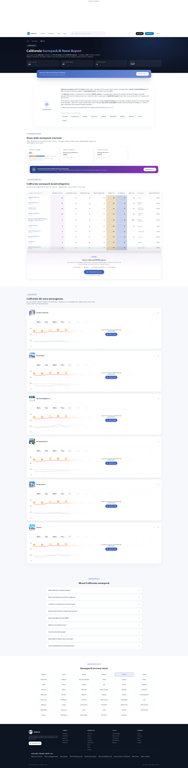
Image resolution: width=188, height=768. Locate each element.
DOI (158, 764)
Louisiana (43, 689)
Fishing (89, 738)
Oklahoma (43, 704)
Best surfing (145, 756)
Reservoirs (65, 738)
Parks (88, 744)
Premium (139, 735)
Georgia (124, 679)
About (138, 733)
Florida (104, 679)
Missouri (64, 694)
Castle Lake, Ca (32, 208)
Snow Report (35, 41)
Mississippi (44, 694)
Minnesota (144, 689)
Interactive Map (116, 733)
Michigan (124, 689)
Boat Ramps (90, 742)
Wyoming (124, 715)
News (65, 33)
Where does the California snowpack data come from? (63, 611)
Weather (114, 742)
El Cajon (64, 120)
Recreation (51, 33)
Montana (84, 694)
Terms (138, 738)
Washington (64, 715)
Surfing (89, 749)
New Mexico (64, 699)
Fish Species (115, 738)
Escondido (103, 116)
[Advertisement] (94, 16)
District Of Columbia (84, 679)
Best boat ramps (90, 756)
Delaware (63, 679)
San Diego (64, 116)
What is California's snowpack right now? (59, 590)
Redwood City (113, 116)
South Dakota (43, 709)
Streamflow (65, 735)
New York (84, 699)
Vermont (124, 709)
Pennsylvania (84, 704)
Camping (89, 740)
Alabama (43, 674)
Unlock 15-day (112, 334)
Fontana (140, 116)
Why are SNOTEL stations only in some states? (60, 639)
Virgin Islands (144, 709)
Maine (63, 689)
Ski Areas (89, 733)
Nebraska (104, 694)
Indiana (84, 684)
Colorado (144, 674)
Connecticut (44, 679)
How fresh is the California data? (57, 632)
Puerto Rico (104, 704)
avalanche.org (109, 107)
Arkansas (104, 674)
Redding (122, 116)
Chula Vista (94, 116)
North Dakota (124, 699)
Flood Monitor (115, 740)
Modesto (85, 116)
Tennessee (64, 709)
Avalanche (64, 742)
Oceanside (131, 116)
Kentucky (144, 684)
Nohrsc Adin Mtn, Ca (33, 236)
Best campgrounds (51, 756)
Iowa (104, 684)
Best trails (135, 756)
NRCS (152, 764)
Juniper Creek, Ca (33, 225)
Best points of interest (122, 756)
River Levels (65, 740)
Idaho (43, 684)
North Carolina (104, 699)
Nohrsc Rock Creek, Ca (34, 231)
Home (28, 41)
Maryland (83, 689)
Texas (83, 709)
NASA (156, 764)
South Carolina (144, 704)
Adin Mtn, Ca (31, 241)
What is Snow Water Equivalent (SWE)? (58, 618)
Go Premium (149, 33)
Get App (140, 33)
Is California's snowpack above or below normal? (61, 604)
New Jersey (44, 699)
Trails (88, 747)
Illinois (64, 684)
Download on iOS (36, 743)
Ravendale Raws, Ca (33, 202)
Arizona (84, 674)
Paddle (89, 735)
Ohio (144, 699)
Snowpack (64, 733)
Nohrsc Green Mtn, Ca (34, 213)
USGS (146, 764)
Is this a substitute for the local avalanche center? (61, 645)
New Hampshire (144, 694)
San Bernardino (75, 116)
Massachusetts (104, 689)
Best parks (64, 756)
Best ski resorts (36, 756)
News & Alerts (115, 735)
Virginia (44, 715)
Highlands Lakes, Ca (33, 197)
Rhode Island (124, 704)
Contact (139, 742)
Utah (104, 709)
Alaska (64, 674)
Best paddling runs (105, 756)
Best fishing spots (76, 756)
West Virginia (84, 715)
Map (59, 33)
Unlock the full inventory (95, 272)
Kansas (124, 684)
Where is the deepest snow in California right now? (61, 597)
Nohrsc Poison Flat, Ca (34, 247)
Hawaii (144, 679)
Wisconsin (104, 715)
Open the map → (142, 73)
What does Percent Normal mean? (57, 625)
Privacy (139, 740)
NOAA (149, 764)
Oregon (64, 704)
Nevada (124, 694)
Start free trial (148, 169)
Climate (43, 33)
